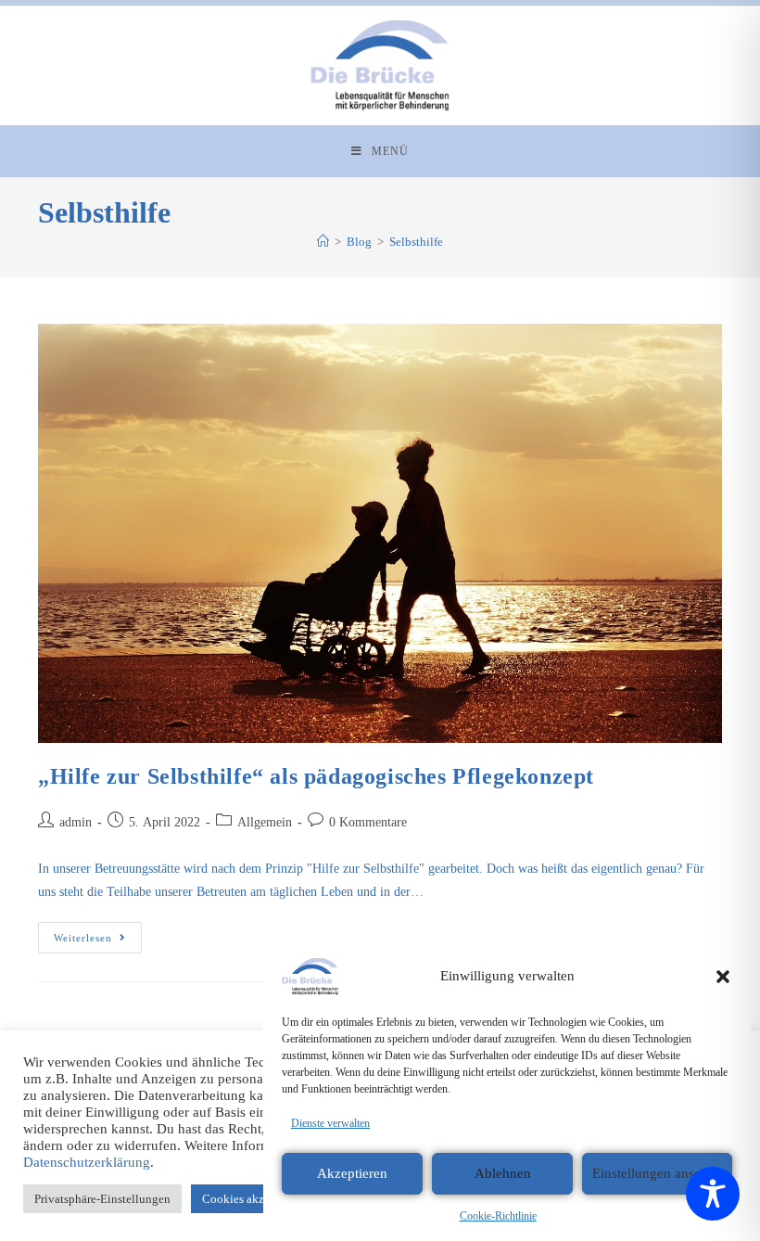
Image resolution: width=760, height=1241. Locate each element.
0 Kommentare (368, 822)
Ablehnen (503, 1173)
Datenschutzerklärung (86, 1162)
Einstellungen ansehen (657, 1173)
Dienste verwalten (330, 1123)
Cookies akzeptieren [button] (253, 1199)
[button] (723, 976)
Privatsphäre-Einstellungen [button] (102, 1199)
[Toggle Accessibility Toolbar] (712, 1193)
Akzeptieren (352, 1173)
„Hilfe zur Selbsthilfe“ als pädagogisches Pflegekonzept (316, 776)
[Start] (323, 242)
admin (75, 822)
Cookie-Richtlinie (498, 1215)
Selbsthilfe (416, 242)
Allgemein (264, 822)
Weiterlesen (98, 932)
